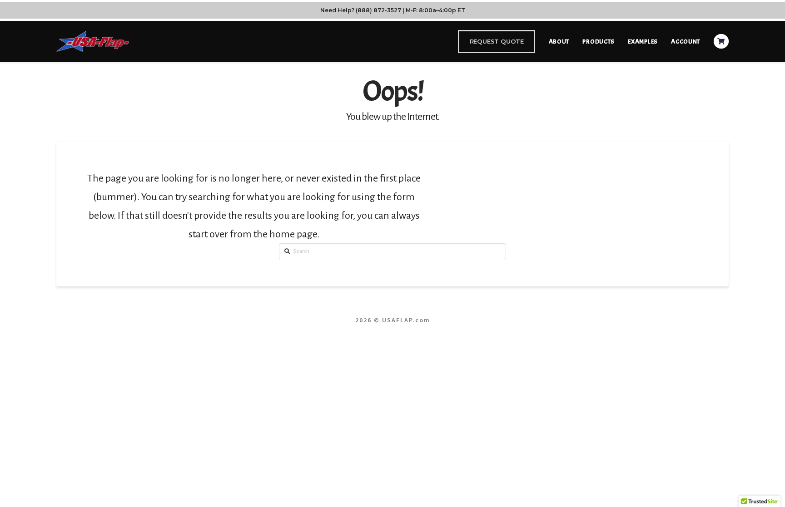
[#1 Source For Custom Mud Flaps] (92, 41)
